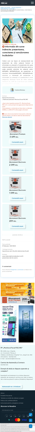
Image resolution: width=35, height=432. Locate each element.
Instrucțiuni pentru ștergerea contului (12, 403)
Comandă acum (17, 142)
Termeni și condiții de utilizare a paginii (12, 398)
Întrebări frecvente (6, 395)
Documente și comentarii (7, 8)
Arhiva (2, 393)
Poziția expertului (16, 7)
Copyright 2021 (4, 425)
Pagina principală (5, 7)
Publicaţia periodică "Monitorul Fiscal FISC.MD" (15, 99)
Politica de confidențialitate (9, 400)
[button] (29, 414)
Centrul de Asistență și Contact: (13, 363)
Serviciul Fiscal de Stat (8, 97)
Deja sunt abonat (7, 117)
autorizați (20, 269)
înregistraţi (14, 269)
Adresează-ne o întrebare (11, 387)
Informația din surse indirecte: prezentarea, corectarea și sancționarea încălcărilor (16, 10)
